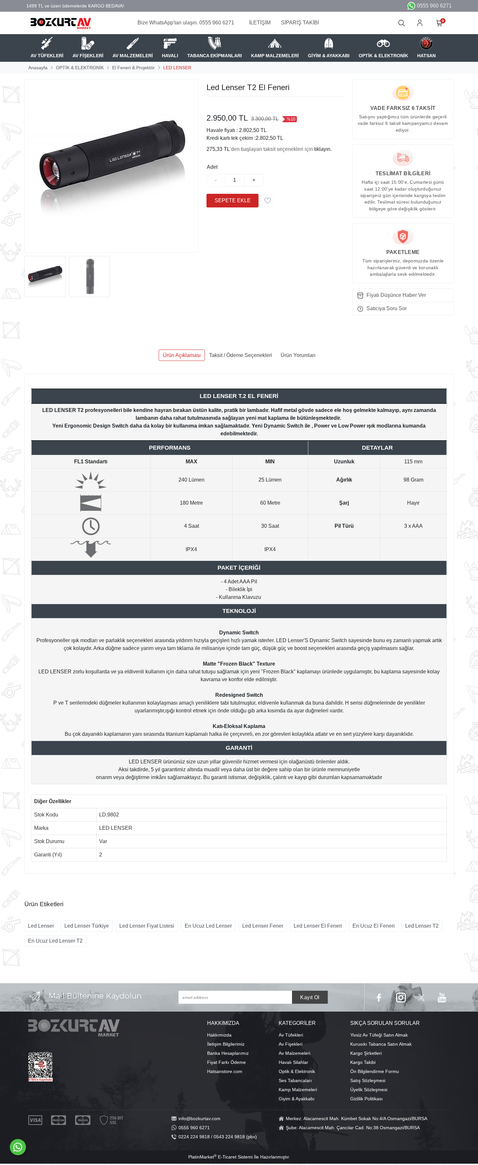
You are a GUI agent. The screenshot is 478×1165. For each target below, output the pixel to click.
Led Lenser (41, 926)
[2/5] (214, 104)
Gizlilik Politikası (366, 1098)
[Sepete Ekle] (232, 200)
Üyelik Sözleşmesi (368, 1089)
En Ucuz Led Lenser (208, 926)
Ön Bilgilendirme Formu (374, 1071)
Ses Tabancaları (295, 1080)
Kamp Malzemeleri (298, 1089)
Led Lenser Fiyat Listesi (146, 926)
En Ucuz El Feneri (373, 926)
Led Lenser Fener (262, 926)
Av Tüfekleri (291, 1035)
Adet (212, 167)
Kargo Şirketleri (366, 1053)
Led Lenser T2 (422, 926)
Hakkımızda (219, 1035)
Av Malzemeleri (294, 1053)
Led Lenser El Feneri (318, 926)
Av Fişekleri (290, 1044)
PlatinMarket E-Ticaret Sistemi (220, 1156)
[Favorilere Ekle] (267, 200)
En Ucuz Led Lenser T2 (55, 941)
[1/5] (210, 104)
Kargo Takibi (363, 1062)
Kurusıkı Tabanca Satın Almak (381, 1044)
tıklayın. (323, 149)
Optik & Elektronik (297, 1071)
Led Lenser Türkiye (86, 926)
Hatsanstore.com (224, 1071)
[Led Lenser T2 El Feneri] (111, 166)
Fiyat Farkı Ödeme (226, 1062)
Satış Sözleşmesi (367, 1080)
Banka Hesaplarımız (228, 1053)
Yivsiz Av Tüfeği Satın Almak (379, 1035)
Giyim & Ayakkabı (296, 1098)
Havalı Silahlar (293, 1062)
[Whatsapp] (18, 1147)
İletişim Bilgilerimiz (226, 1044)
